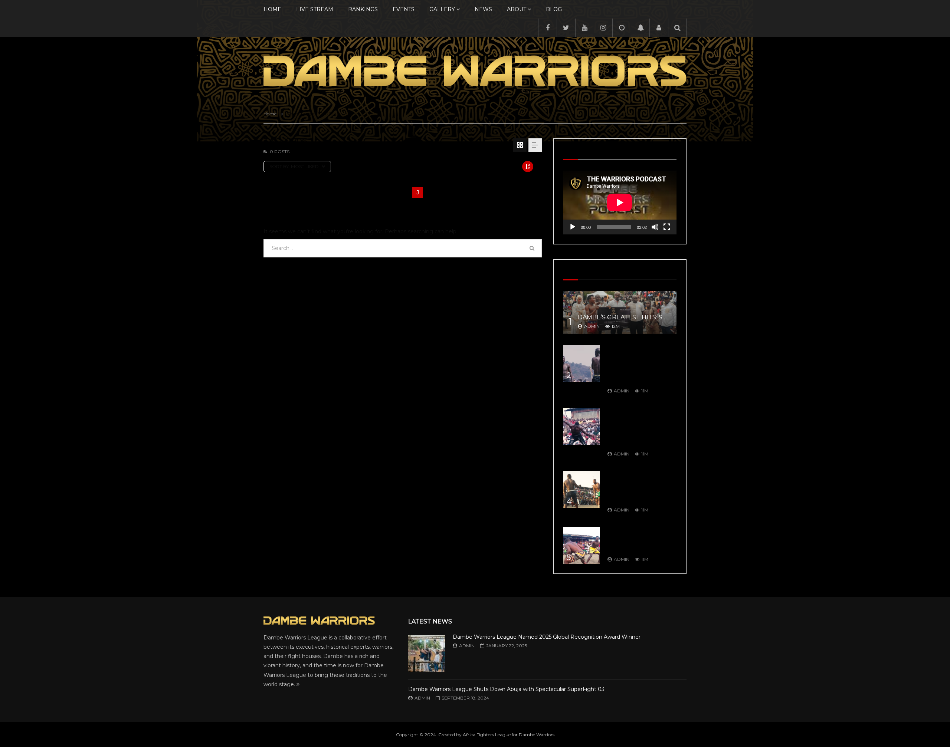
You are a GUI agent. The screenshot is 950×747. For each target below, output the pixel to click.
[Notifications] (640, 28)
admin (592, 326)
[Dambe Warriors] (475, 71)
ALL (269, 192)
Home (272, 9)
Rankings (363, 9)
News (483, 9)
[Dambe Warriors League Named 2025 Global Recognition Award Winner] (426, 653)
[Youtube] (584, 28)
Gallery (442, 9)
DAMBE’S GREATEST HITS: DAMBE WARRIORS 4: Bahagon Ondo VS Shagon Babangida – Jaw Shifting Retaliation (639, 427)
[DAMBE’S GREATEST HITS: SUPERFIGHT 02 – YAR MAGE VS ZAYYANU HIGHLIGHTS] (620, 312)
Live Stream (314, 9)
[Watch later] (621, 28)
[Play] (572, 227)
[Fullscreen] (667, 227)
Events (404, 9)
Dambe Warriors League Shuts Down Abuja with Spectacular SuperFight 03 (506, 689)
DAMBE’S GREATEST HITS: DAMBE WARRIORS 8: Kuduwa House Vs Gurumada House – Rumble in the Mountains (637, 364)
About (516, 9)
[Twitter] (566, 28)
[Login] (658, 28)
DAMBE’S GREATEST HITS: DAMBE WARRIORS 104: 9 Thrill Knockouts (637, 539)
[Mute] (655, 227)
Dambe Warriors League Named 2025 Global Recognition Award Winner (547, 637)
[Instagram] (603, 28)
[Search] (677, 28)
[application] (620, 202)
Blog (554, 9)
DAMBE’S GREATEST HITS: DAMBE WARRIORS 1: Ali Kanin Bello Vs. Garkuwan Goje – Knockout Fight (640, 487)
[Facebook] (547, 28)
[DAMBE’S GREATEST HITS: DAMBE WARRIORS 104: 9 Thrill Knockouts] (581, 545)
